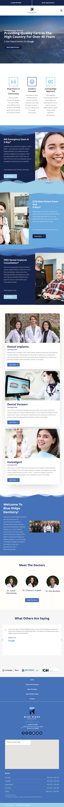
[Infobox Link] (11, 584)
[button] (2, 640)
